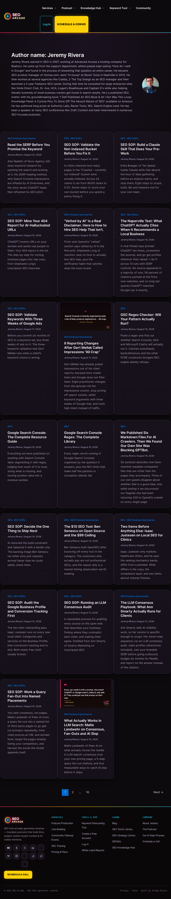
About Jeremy (150, 823)
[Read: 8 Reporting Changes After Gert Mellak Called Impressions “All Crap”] (85, 316)
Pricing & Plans (59, 851)
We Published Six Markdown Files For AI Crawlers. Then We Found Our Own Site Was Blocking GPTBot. (141, 441)
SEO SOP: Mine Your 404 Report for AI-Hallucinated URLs (29, 225)
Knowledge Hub (91, 8)
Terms (135, 890)
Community (143, 8)
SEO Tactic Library (122, 829)
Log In (47, 24)
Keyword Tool (118, 8)
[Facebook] (41, 847)
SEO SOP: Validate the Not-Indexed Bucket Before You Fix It (82, 149)
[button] (54, 8)
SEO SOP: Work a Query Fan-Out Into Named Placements (27, 696)
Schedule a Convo (71, 24)
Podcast (67, 8)
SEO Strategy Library (123, 835)
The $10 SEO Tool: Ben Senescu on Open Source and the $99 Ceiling (84, 531)
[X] (24, 847)
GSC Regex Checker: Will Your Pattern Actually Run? (141, 319)
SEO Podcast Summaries (22, 138)
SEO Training (58, 845)
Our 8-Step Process (153, 835)
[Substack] (24, 864)
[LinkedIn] (33, 847)
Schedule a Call (18, 874)
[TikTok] (24, 856)
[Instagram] (16, 856)
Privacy (124, 890)
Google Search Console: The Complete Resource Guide (27, 437)
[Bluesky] (8, 856)
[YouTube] (8, 847)
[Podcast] (16, 847)
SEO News (133, 214)
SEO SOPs (76, 138)
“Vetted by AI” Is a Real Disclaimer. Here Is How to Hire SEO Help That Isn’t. (85, 225)
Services (47, 8)
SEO (66, 138)
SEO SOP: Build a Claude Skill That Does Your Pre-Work (140, 149)
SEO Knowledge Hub (123, 847)
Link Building (58, 829)
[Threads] (33, 856)
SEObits (116, 841)
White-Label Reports (93, 850)
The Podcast (149, 829)
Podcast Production (62, 823)
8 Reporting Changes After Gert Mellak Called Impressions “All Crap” (83, 347)
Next (158, 792)
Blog (114, 823)
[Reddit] (41, 856)
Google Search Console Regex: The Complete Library (83, 437)
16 (87, 792)
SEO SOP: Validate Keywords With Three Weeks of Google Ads (25, 319)
